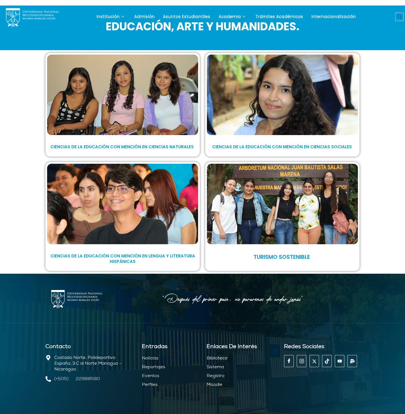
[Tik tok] (327, 361)
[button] (399, 17)
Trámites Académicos (279, 17)
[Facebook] (289, 361)
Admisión (144, 17)
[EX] (314, 361)
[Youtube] (339, 361)
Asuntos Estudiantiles (186, 17)
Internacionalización (333, 17)
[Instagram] (301, 361)
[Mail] (352, 361)
